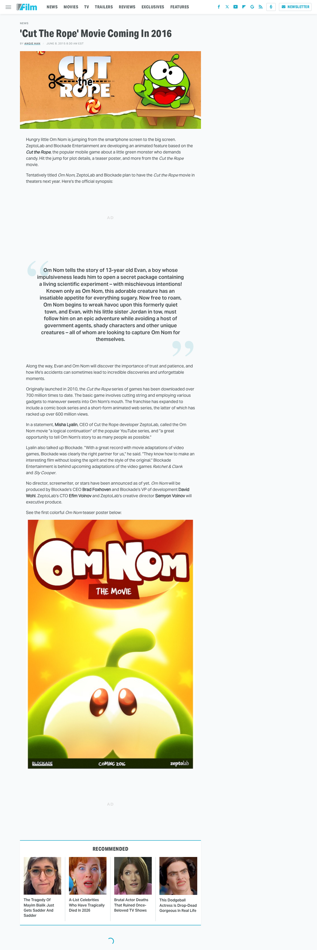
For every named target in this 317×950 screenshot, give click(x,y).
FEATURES (179, 7)
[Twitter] (227, 7)
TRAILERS (104, 7)
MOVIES (71, 7)
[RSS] (260, 7)
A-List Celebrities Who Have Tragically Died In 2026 (87, 905)
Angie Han (32, 43)
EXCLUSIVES (153, 7)
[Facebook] (218, 7)
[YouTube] (235, 7)
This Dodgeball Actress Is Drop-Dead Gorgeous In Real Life (178, 905)
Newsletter (298, 6)
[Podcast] (271, 7)
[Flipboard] (243, 7)
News (24, 23)
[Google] (252, 7)
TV (86, 7)
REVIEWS (127, 7)
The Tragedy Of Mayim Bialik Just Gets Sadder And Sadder (39, 907)
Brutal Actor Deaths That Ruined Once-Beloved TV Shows (131, 905)
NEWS (52, 7)
